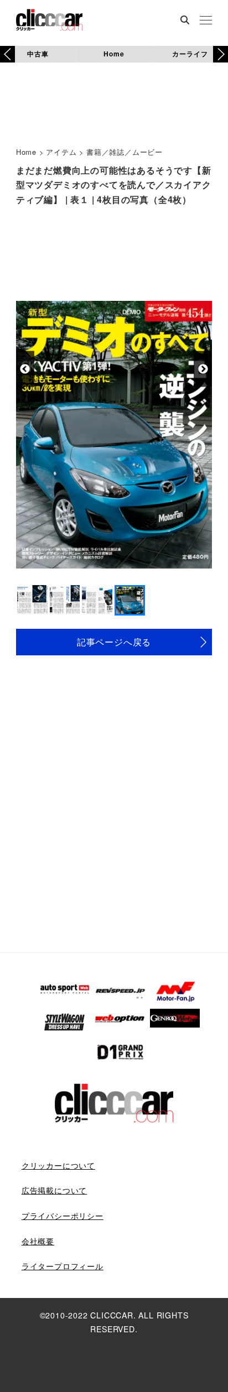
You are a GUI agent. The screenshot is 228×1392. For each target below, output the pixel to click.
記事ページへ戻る (114, 641)
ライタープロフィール (62, 1265)
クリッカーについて (58, 1165)
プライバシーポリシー (62, 1215)
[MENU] (206, 21)
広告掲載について (54, 1190)
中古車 (37, 54)
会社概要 (38, 1241)
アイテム (61, 152)
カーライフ (190, 54)
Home (113, 54)
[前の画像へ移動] (25, 369)
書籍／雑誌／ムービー (124, 152)
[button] (220, 54)
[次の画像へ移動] (203, 369)
